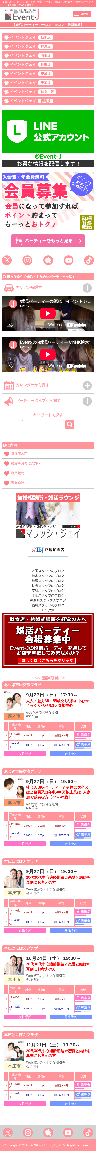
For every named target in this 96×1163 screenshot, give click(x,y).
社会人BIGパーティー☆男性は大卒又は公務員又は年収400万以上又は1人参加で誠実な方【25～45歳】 (58, 792)
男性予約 (70, 753)
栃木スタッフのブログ (48, 576)
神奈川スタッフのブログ (48, 600)
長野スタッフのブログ (48, 585)
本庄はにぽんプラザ (21, 861)
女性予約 (25, 753)
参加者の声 (19, 453)
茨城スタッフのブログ (48, 590)
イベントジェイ (30, 37)
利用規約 (17, 473)
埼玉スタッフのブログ (48, 571)
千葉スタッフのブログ (48, 595)
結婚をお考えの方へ (26, 463)
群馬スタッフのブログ (48, 581)
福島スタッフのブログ (48, 605)
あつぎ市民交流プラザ (22, 685)
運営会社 (17, 483)
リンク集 (48, 610)
